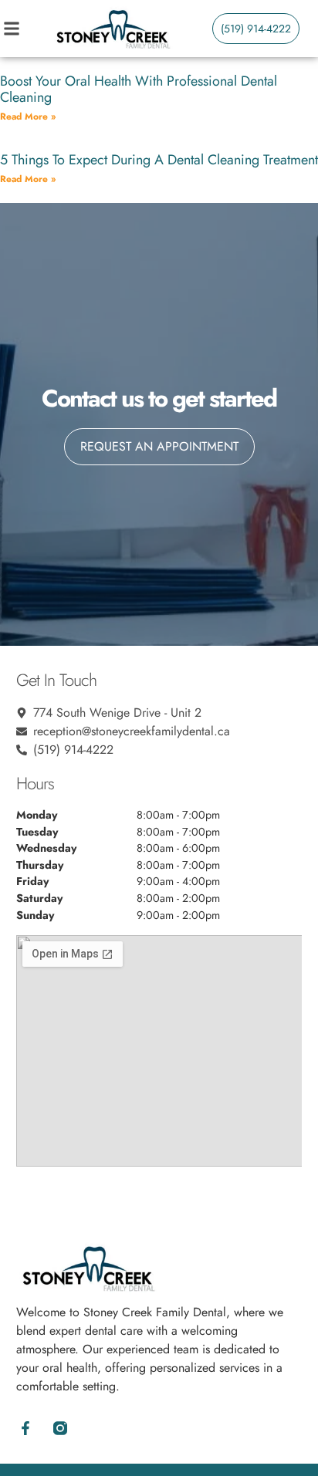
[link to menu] (26, 28)
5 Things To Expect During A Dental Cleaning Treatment (159, 160)
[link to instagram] (60, 1428)
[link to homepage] (112, 28)
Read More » (28, 116)
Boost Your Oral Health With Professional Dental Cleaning (138, 89)
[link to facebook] (26, 1428)
